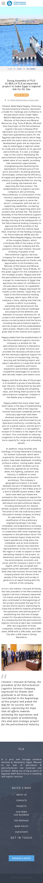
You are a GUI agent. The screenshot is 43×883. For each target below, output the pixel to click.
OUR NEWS (21, 812)
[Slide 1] (13, 63)
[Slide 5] (30, 63)
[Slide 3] (21, 63)
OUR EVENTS (21, 832)
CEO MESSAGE (21, 820)
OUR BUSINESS (21, 815)
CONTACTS (21, 800)
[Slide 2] (17, 63)
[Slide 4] (26, 63)
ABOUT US (21, 794)
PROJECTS (21, 806)
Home (10, 69)
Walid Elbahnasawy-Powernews (24, 100)
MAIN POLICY (21, 826)
